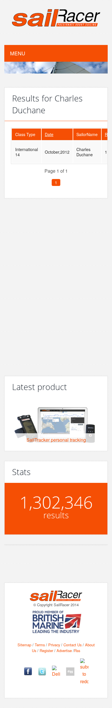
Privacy (54, 644)
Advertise (64, 650)
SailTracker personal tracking (56, 439)
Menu (17, 53)
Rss (77, 650)
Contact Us (72, 644)
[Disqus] (56, 285)
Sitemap (24, 644)
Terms (40, 644)
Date (49, 134)
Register (46, 650)
